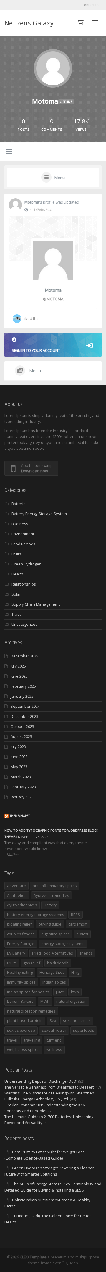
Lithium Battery (20, 1001)
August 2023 (21, 736)
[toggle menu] (9, 152)
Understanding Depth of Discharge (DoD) (40, 1081)
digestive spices (55, 933)
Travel (17, 614)
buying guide (50, 924)
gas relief (32, 962)
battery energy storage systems (35, 914)
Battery (50, 904)
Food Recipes (23, 543)
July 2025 (18, 666)
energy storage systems (63, 943)
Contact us (90, 4)
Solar (16, 594)
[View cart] (80, 21)
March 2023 (21, 776)
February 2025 (23, 686)
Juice (60, 991)
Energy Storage (20, 943)
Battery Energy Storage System (39, 513)
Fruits (16, 554)
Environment (22, 533)
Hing (75, 972)
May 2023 (19, 766)
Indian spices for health (28, 991)
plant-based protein (25, 1020)
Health (17, 574)
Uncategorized (24, 624)
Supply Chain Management (35, 604)
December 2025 (24, 656)
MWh (44, 1001)
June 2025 (19, 676)
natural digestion (71, 1001)
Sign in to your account (36, 350)
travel (12, 1040)
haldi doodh (58, 962)
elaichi (82, 933)
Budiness (19, 523)
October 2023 (22, 726)
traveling (32, 1040)
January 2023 (22, 796)
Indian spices (54, 982)
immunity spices (21, 982)
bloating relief (19, 924)
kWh (75, 991)
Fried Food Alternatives (52, 953)
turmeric (54, 1040)
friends (86, 953)
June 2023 (19, 756)
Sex (52, 1020)
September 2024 (25, 706)
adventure (16, 885)
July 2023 (18, 746)
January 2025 (22, 696)
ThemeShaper (20, 816)
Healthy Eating (20, 972)
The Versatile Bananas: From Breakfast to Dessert (49, 1087)
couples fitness (20, 933)
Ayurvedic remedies (51, 895)
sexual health (54, 1030)
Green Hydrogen (26, 564)
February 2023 (23, 786)
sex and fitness (77, 1020)
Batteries (19, 503)
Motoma (31, 202)
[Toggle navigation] (95, 22)
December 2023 (24, 716)
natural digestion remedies (31, 1011)
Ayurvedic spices (22, 904)
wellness (54, 1049)
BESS (75, 914)
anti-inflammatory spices (55, 885)
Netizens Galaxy (29, 22)
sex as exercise (21, 1030)
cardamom (77, 924)
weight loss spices (23, 1049)
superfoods (83, 1030)
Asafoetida (17, 895)
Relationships (23, 584)
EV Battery (16, 953)
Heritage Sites (51, 972)
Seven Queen (64, 1262)
